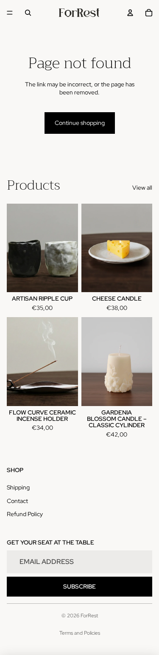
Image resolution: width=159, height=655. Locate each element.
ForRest (89, 615)
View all (142, 187)
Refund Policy (25, 514)
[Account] (130, 12)
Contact (17, 501)
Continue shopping (80, 123)
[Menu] (10, 12)
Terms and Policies (79, 633)
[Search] (28, 12)
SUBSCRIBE (79, 586)
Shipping (18, 487)
